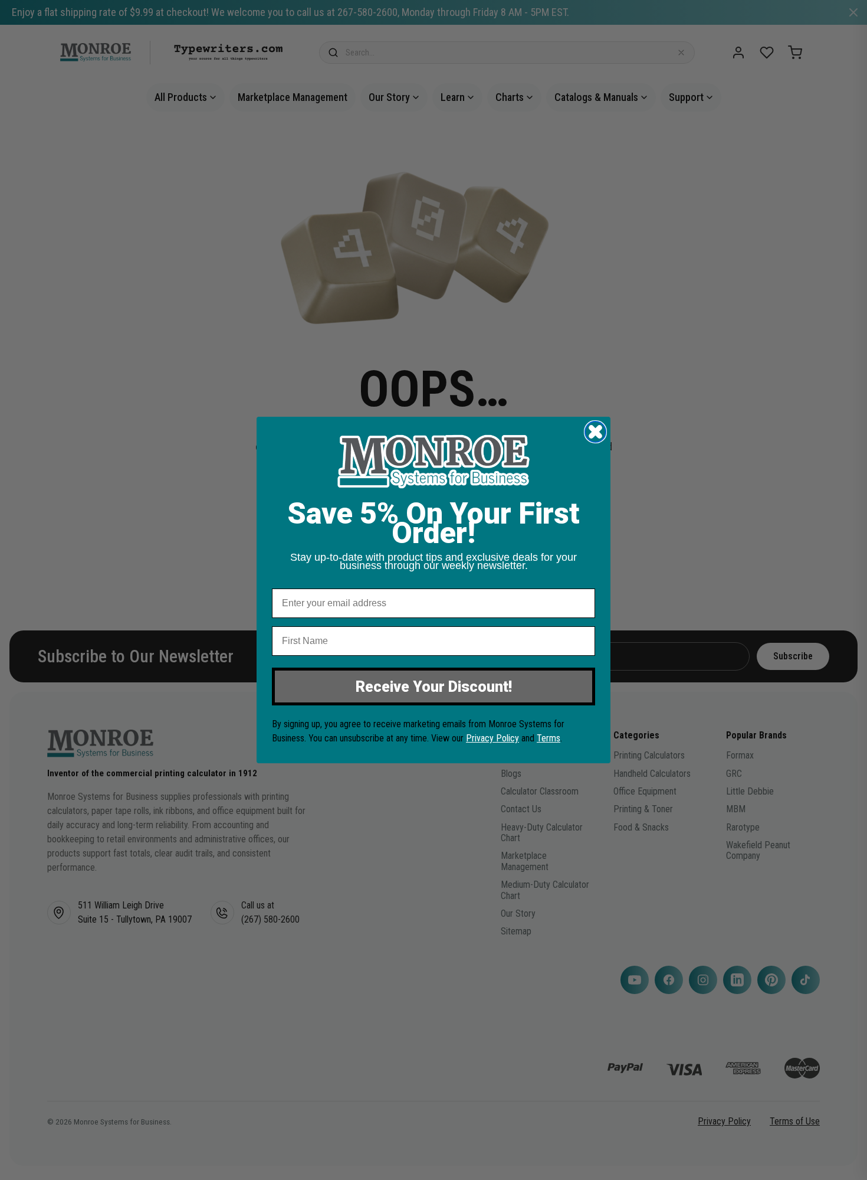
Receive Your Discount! (434, 686)
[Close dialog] (595, 431)
